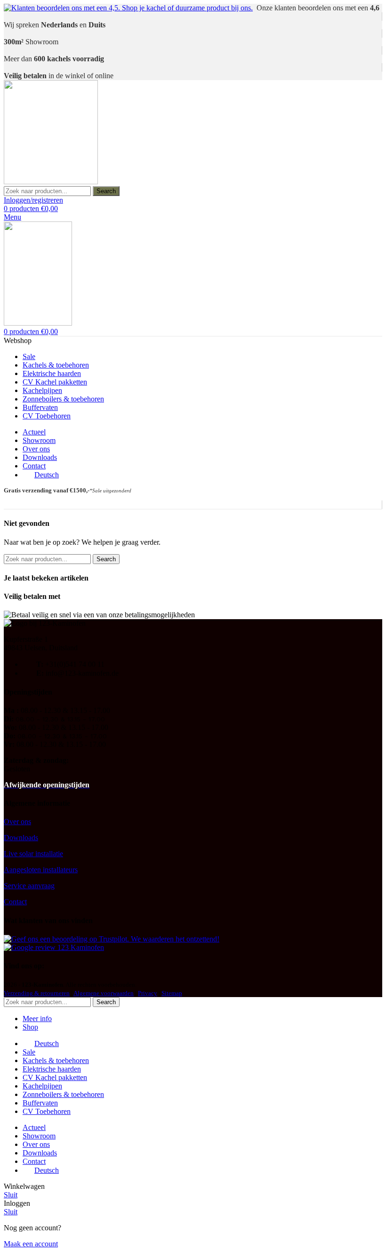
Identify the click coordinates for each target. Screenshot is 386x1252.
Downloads (21, 838)
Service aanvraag (29, 886)
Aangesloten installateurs (41, 870)
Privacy (147, 993)
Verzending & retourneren (37, 993)
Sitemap (171, 993)
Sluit (10, 1195)
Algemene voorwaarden (103, 993)
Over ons (17, 822)
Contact (15, 902)
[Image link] (111, 939)
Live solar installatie (33, 854)
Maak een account (31, 1244)
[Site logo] (51, 182)
